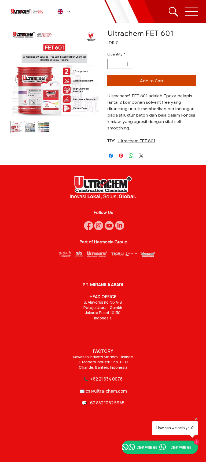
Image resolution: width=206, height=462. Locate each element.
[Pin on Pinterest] (121, 155)
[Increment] (127, 64)
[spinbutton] (119, 64)
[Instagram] (98, 225)
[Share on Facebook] (111, 155)
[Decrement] (111, 64)
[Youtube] (109, 225)
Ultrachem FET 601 (136, 140)
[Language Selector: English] (63, 12)
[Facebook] (88, 225)
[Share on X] (141, 155)
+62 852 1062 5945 (106, 403)
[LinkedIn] (119, 225)
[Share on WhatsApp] (131, 155)
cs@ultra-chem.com (106, 391)
